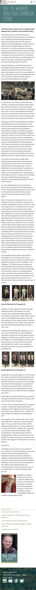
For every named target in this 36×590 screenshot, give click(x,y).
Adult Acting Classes (10, 572)
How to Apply (7, 577)
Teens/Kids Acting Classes (12, 575)
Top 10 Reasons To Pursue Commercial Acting (14, 521)
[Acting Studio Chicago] (3, 2)
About (24, 575)
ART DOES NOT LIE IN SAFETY (10, 529)
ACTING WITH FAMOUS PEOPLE (11, 512)
